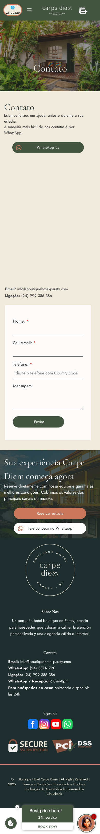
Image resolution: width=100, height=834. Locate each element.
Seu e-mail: (22, 343)
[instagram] (44, 725)
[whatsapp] (67, 725)
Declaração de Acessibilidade (44, 789)
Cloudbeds (54, 793)
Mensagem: (23, 386)
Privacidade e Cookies (69, 784)
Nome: (19, 321)
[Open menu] (29, 10)
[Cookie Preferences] (11, 823)
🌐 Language (13, 10)
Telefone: (20, 364)
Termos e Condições (37, 784)
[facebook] (33, 725)
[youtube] (56, 725)
